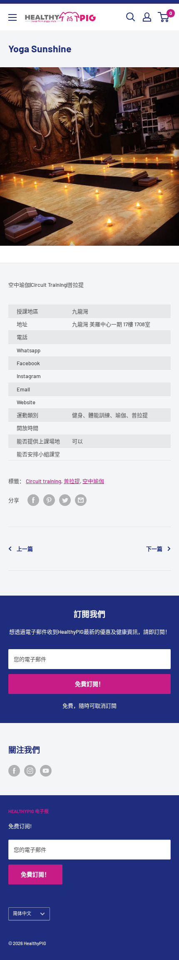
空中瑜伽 (93, 481)
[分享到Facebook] (33, 500)
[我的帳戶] (147, 17)
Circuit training (43, 481)
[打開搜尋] (130, 17)
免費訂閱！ (89, 683)
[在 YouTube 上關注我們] (46, 771)
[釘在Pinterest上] (49, 500)
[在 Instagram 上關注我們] (30, 771)
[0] (164, 17)
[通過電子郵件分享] (81, 500)
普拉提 (72, 481)
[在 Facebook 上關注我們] (14, 771)
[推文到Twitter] (65, 500)
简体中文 (22, 913)
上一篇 (25, 548)
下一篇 (154, 548)
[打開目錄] (12, 17)
